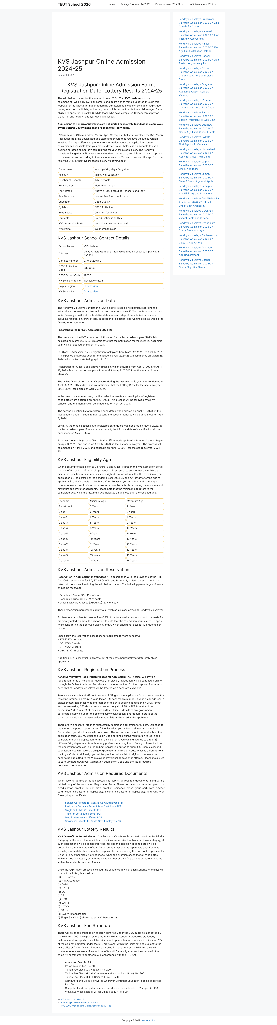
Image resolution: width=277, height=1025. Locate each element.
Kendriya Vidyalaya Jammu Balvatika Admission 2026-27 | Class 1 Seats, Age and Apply (197, 177)
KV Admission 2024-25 (72, 999)
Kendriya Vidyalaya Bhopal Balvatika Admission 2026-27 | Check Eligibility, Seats (197, 263)
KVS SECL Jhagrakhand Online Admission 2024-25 (86, 1005)
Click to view (91, 286)
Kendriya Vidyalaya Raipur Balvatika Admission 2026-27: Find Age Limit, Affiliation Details (199, 47)
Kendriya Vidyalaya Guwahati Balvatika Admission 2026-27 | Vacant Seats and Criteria (197, 214)
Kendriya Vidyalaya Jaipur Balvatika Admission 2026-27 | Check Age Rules (197, 165)
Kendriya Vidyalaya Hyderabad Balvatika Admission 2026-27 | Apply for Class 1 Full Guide (197, 153)
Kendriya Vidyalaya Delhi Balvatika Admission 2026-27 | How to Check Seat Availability (199, 202)
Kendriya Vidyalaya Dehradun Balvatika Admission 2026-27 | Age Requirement (197, 251)
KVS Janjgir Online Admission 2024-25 (80, 1002)
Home (112, 4)
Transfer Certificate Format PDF (83, 813)
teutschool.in (148, 1020)
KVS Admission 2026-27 (167, 4)
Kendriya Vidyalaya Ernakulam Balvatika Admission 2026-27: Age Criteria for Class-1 (199, 23)
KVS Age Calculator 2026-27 (135, 4)
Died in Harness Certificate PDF (83, 817)
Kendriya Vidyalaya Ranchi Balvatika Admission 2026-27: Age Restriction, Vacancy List (199, 59)
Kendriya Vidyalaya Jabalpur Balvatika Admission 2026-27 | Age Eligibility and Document (197, 190)
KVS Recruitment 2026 (201, 4)
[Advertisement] (111, 37)
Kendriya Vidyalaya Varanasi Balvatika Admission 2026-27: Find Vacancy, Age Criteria (199, 35)
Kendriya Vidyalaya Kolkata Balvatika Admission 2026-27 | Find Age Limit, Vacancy (197, 141)
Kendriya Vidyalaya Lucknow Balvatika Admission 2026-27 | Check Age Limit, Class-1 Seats (197, 128)
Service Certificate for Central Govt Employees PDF (94, 802)
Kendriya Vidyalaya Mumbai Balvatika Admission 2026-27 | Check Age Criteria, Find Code (197, 104)
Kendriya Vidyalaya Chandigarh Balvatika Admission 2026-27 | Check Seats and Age (197, 227)
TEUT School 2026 (74, 4)
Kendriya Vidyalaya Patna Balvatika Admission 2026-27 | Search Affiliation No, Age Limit (197, 116)
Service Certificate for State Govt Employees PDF (93, 821)
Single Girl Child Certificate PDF (83, 810)
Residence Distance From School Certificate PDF (93, 806)
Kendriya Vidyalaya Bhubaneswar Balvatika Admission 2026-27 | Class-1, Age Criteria (198, 239)
